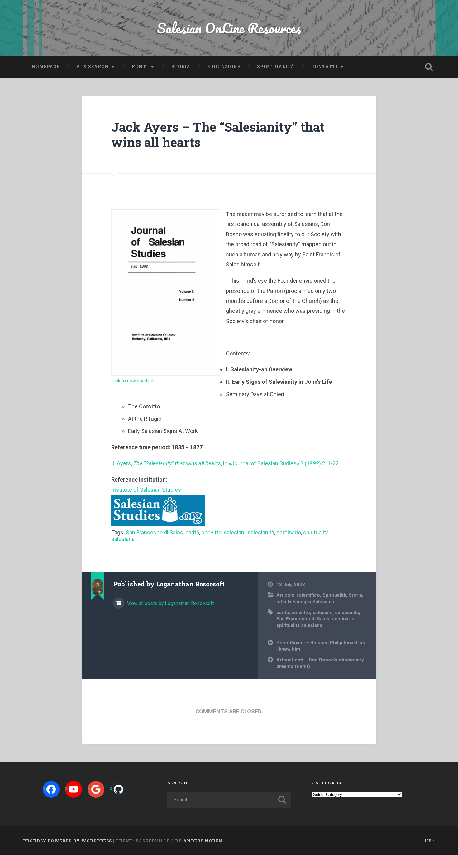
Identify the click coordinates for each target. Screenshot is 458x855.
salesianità (261, 532)
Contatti (324, 66)
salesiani (235, 532)
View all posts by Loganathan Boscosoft (170, 603)
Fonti (140, 66)
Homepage (45, 66)
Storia (180, 66)
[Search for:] (229, 800)
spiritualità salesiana (299, 625)
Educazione (223, 66)
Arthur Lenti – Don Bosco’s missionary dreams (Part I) (320, 663)
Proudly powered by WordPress (67, 840)
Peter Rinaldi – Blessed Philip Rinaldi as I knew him (320, 646)
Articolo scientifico (298, 595)
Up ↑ (430, 840)
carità (192, 532)
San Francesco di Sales (154, 532)
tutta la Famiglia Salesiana (305, 601)
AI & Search (92, 66)
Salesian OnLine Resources (229, 28)
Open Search (429, 67)
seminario (288, 532)
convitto (211, 532)
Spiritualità (275, 66)
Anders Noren (202, 840)
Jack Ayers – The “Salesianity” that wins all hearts (217, 134)
